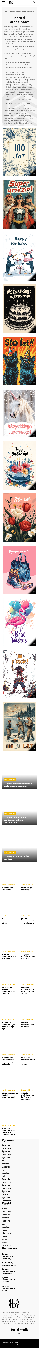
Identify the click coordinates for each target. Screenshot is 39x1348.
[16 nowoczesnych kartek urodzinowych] (10, 1078)
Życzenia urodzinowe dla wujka (8, 1288)
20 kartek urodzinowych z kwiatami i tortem (28, 1060)
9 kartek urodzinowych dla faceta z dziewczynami (8, 1131)
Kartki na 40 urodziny (8, 888)
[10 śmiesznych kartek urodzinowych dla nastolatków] (19, 808)
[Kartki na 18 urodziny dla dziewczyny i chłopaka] (10, 1042)
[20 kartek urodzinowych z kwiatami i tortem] (29, 1042)
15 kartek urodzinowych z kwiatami (28, 956)
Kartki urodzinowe (9, 779)
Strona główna (10, 12)
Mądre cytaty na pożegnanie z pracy (10, 1264)
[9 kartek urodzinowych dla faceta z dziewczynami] (10, 1113)
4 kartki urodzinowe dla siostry (9, 920)
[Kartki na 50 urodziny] (29, 872)
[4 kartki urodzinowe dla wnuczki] (10, 939)
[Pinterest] (19, 1334)
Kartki (18, 12)
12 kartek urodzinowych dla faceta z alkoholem (27, 1096)
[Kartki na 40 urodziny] (10, 872)
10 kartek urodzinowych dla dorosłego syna (8, 1025)
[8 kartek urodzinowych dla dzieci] (29, 1007)
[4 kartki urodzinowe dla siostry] (10, 904)
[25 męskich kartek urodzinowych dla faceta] (10, 972)
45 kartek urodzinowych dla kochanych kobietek (27, 990)
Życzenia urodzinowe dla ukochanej (8, 1256)
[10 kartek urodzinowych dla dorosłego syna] (10, 1007)
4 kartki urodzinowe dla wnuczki (9, 956)
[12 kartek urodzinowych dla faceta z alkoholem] (29, 1078)
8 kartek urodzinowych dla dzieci (27, 1024)
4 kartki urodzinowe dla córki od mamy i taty (28, 921)
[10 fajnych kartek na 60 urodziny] (19, 844)
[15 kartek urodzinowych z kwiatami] (29, 939)
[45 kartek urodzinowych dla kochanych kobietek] (29, 972)
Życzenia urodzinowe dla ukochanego (8, 1271)
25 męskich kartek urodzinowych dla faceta (8, 990)
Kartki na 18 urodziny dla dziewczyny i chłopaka (8, 1060)
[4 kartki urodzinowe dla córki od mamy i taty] (29, 904)
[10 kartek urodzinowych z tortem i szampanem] (19, 771)
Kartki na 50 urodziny (26, 888)
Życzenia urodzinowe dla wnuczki (8, 1280)
